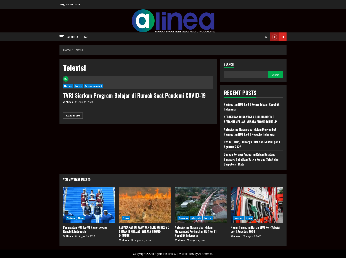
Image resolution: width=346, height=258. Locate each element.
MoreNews (186, 254)
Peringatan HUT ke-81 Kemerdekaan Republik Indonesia (85, 229)
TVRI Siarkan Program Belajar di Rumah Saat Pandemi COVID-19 (134, 95)
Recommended (93, 86)
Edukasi (183, 218)
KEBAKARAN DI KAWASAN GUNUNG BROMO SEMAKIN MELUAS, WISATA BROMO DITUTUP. (144, 231)
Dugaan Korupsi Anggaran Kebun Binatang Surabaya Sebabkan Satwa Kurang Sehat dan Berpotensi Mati (251, 159)
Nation (68, 86)
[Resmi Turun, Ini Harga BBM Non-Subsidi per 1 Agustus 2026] (257, 205)
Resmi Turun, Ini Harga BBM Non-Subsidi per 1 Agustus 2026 (255, 229)
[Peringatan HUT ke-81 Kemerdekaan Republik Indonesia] (89, 205)
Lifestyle (196, 218)
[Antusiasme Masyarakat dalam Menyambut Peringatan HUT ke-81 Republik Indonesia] (201, 205)
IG (283, 37)
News (78, 86)
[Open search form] (266, 36)
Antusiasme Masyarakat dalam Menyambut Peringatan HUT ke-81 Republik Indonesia (196, 231)
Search (229, 64)
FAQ (86, 37)
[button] (61, 36)
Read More (74, 116)
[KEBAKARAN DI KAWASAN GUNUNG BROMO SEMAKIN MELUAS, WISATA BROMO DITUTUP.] (145, 205)
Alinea (69, 101)
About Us (73, 37)
